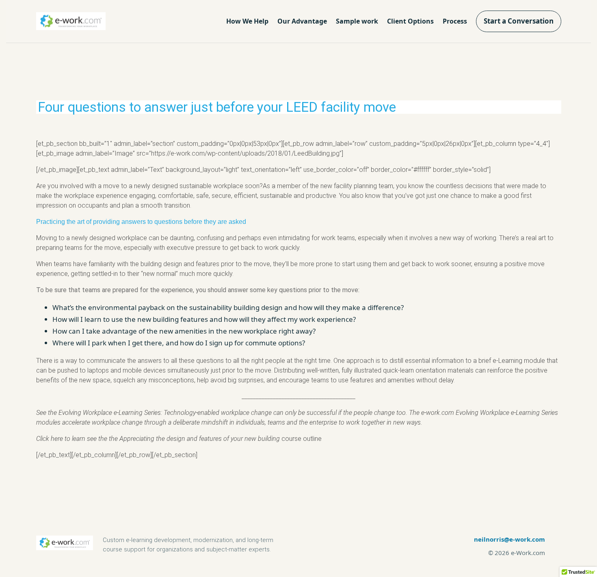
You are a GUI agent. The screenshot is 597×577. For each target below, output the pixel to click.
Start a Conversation (519, 21)
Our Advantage (302, 21)
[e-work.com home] (71, 21)
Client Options (410, 21)
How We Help (247, 21)
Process (455, 21)
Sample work (357, 21)
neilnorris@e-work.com (509, 539)
